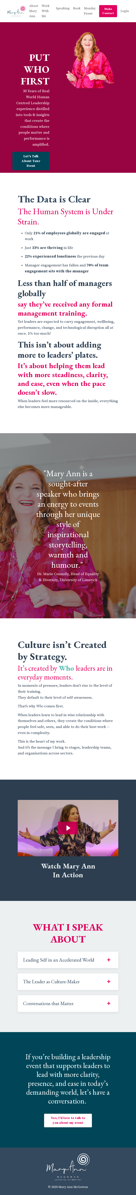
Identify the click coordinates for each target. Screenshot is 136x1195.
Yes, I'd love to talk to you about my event (68, 1120)
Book (76, 8)
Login (125, 11)
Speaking (63, 8)
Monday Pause (90, 11)
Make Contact (108, 11)
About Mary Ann (33, 11)
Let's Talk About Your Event (30, 161)
